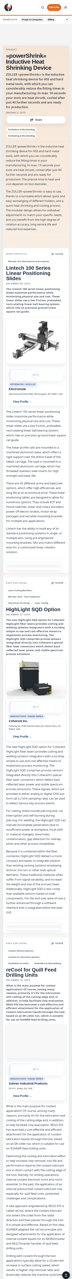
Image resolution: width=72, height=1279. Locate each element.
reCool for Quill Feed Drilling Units (31, 972)
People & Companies (32, 19)
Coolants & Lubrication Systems (24, 957)
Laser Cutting (41, 603)
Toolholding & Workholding (21, 135)
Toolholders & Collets (18, 963)
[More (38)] (67, 19)
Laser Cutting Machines (20, 590)
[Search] (42, 7)
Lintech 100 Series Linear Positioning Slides (28, 273)
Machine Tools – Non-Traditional (24, 596)
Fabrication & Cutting (19, 603)
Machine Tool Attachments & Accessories (28, 261)
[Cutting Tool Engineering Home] (8, 7)
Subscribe (54, 7)
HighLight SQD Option (33, 609)
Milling (51, 19)
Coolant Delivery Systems (20, 950)
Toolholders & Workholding (21, 129)
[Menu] (65, 7)
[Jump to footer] (66, 1275)
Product (11, 50)
